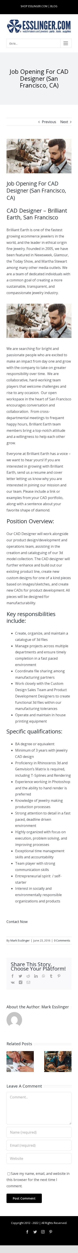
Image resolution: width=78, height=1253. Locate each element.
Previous (49, 121)
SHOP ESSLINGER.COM (34, 6)
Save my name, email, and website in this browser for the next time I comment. (38, 1180)
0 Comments (62, 940)
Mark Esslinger (20, 940)
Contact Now (17, 921)
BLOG (53, 6)
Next (64, 121)
